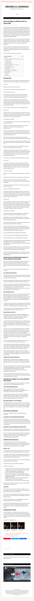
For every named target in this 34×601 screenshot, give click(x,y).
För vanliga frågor (7, 68)
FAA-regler (6, 57)
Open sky (6, 74)
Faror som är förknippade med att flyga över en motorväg (13, 58)
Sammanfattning (7, 75)
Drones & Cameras (17, 6)
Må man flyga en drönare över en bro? (11, 70)
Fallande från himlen (8, 60)
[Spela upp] (4, 580)
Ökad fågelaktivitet (8, 62)
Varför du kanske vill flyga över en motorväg (11, 64)
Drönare (10, 540)
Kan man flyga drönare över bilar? (10, 69)
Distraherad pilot (8, 61)
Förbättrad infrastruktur (9, 63)
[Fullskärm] (29, 580)
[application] (17, 574)
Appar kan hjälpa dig (7, 71)
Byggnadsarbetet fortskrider (9, 67)
